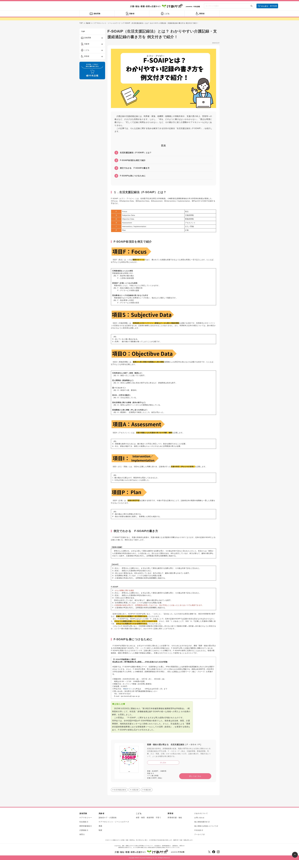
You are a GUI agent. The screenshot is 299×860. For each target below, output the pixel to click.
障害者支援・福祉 (175, 817)
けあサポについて (201, 813)
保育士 (82, 834)
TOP (81, 23)
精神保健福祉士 (85, 826)
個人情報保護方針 (201, 822)
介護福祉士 (83, 830)
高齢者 (88, 23)
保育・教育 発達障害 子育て (148, 817)
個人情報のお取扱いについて (205, 826)
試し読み (163, 762)
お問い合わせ (199, 817)
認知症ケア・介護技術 (108, 817)
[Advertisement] (92, 117)
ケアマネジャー (85, 817)
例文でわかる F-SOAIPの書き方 (133, 168)
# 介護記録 (134, 790)
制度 (100, 830)
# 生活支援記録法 (119, 790)
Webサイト (127, 689)
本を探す (265, 6)
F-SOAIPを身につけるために (131, 176)
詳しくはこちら (195, 776)
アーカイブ (198, 834)
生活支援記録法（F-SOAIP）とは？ (134, 152)
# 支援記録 (146, 790)
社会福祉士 (83, 822)
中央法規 (197, 830)
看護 (100, 826)
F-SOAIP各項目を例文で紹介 (131, 160)
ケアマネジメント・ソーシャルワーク (107, 23)
